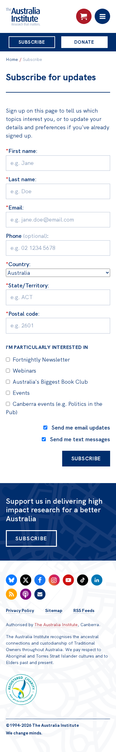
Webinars (24, 370)
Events (21, 392)
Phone (26, 235)
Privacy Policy (20, 610)
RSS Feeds (83, 610)
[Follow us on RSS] (11, 594)
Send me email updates (81, 427)
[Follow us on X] (25, 580)
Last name (20, 179)
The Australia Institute (56, 624)
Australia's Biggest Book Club (50, 381)
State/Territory (27, 285)
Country (17, 264)
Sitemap (53, 610)
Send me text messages (80, 439)
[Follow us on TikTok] (82, 580)
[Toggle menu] (102, 16)
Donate (84, 42)
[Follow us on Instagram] (54, 580)
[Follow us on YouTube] (68, 580)
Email (14, 207)
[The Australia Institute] (39, 16)
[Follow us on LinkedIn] (96, 580)
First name (21, 150)
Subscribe (32, 42)
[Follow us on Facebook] (39, 580)
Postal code (22, 313)
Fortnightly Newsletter (41, 359)
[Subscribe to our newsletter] (39, 594)
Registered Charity (21, 689)
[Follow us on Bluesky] (11, 580)
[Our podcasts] (25, 594)
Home (12, 59)
